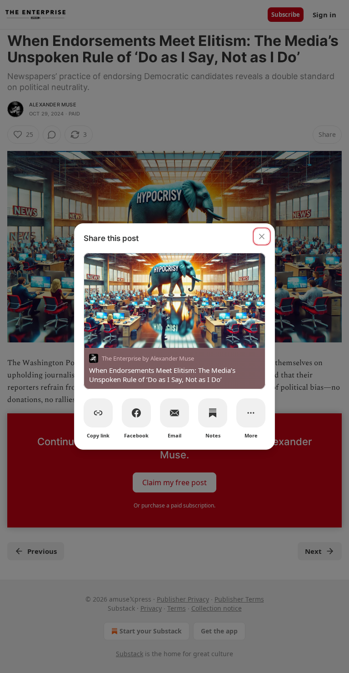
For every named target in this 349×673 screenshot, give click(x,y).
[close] (261, 236)
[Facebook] (136, 412)
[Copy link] (98, 412)
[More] (250, 412)
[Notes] (212, 412)
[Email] (174, 412)
